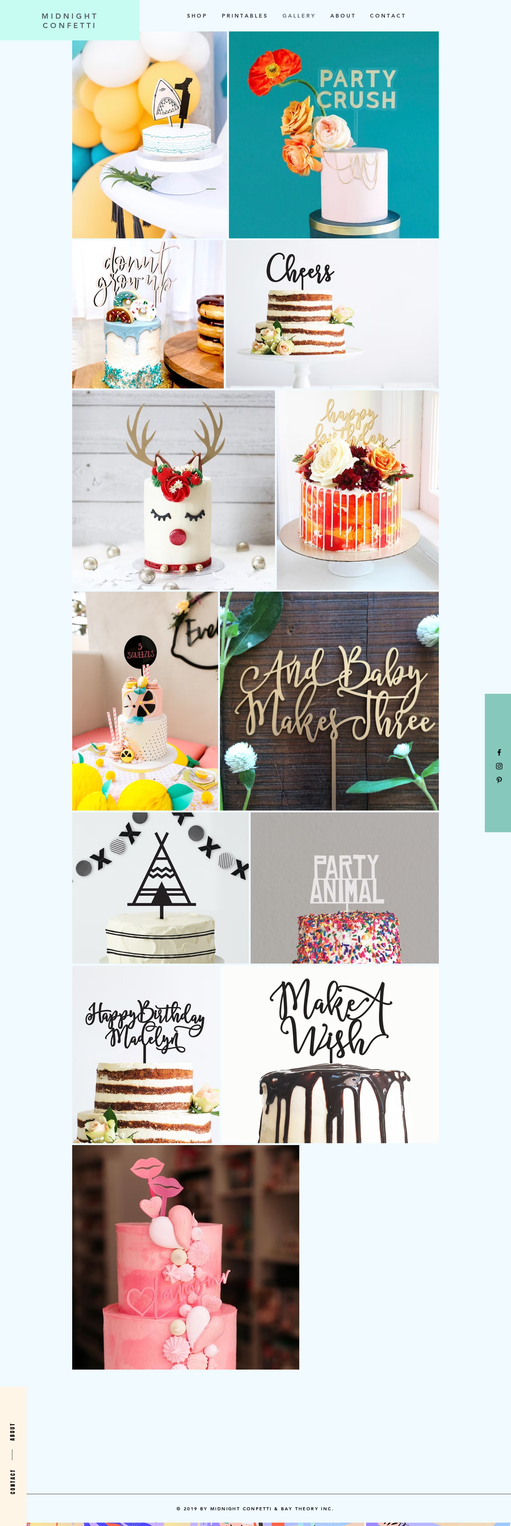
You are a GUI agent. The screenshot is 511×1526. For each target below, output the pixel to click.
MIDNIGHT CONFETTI (70, 21)
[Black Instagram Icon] (499, 766)
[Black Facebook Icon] (499, 752)
